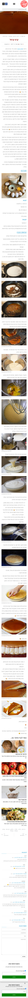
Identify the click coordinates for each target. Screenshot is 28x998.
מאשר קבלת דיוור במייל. (20, 971)
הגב (12, 857)
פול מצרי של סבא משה (21, 754)
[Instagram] (3, 4)
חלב (19, 829)
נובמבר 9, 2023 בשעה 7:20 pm (20, 912)
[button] (14, 4)
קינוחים (5, 36)
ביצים (23, 829)
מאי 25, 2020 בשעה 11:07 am (21, 893)
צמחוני (10, 36)
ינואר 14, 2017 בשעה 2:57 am (21, 857)
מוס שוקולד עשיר (22, 799)
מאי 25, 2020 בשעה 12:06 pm (19, 902)
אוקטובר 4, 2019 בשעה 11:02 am (20, 873)
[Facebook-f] (6, 4)
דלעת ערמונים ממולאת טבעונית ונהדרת (17, 821)
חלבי (15, 829)
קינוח (8, 829)
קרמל (11, 831)
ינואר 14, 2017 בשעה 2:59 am (19, 866)
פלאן (12, 829)
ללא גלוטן (16, 36)
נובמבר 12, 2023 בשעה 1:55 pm (18, 920)
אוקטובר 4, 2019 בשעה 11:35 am (18, 882)
